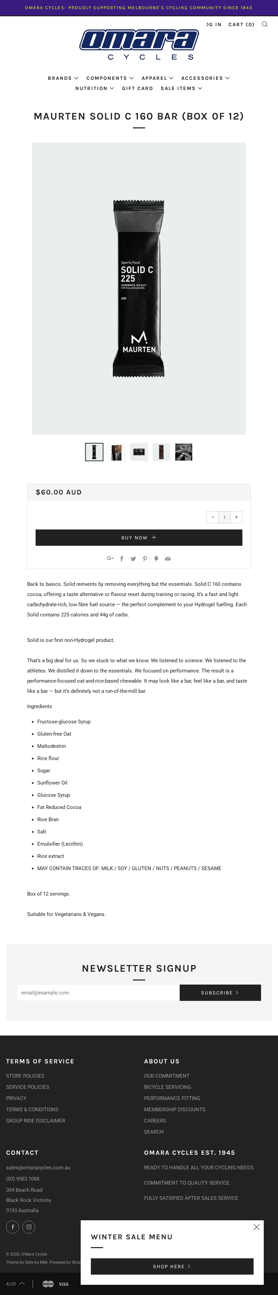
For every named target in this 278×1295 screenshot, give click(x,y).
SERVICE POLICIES (27, 1087)
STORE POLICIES (25, 1076)
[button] (94, 452)
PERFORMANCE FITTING (172, 1098)
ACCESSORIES (202, 78)
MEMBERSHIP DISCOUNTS (174, 1110)
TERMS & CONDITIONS (32, 1110)
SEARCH (154, 1132)
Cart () (242, 24)
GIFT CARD (137, 88)
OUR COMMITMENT (167, 1076)
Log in (212, 24)
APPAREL (154, 78)
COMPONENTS (106, 78)
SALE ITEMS (178, 88)
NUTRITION (91, 88)
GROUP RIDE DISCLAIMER (35, 1121)
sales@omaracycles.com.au (38, 1168)
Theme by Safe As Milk (26, 1262)
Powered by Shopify (67, 1262)
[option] (139, 289)
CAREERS (155, 1121)
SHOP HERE (169, 1266)
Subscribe (217, 993)
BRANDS (60, 78)
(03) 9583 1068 (22, 1179)
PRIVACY (16, 1098)
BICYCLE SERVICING (167, 1087)
